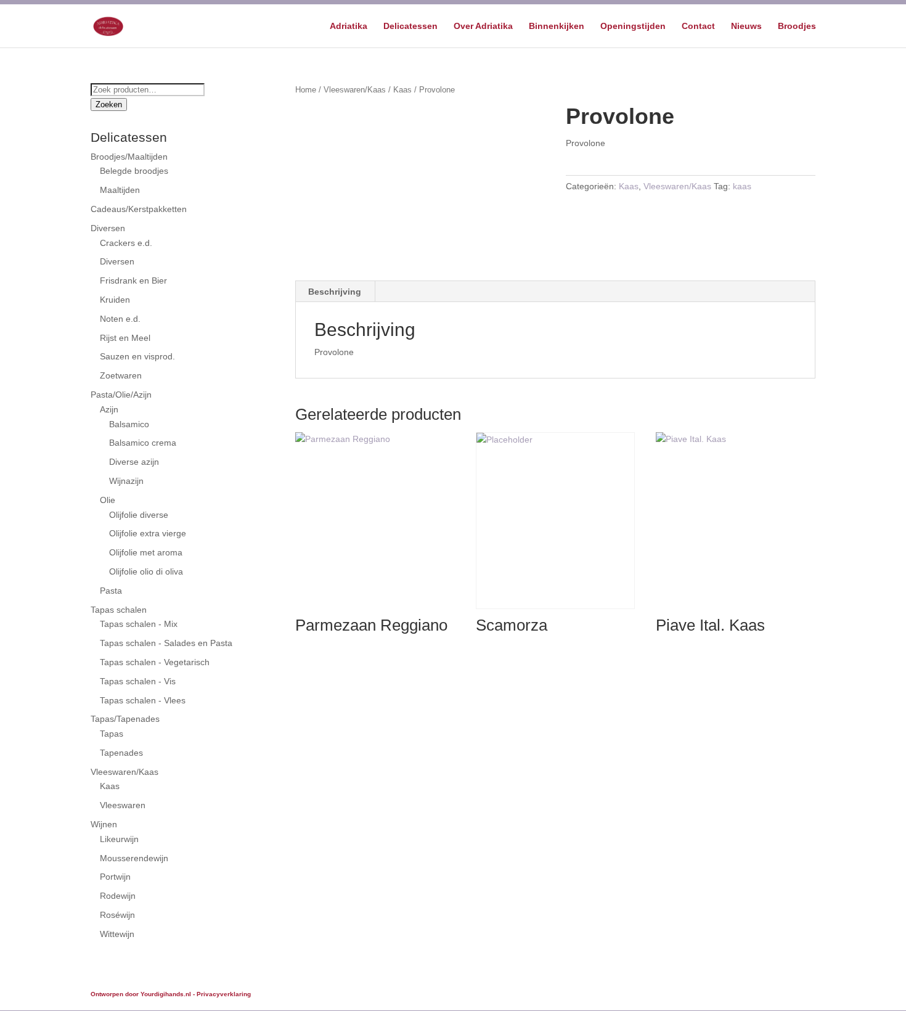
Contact (698, 26)
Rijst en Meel (125, 338)
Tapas (111, 734)
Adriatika (348, 26)
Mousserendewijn (134, 858)
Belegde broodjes (134, 171)
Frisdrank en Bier (133, 280)
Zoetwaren (121, 375)
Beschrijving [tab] (334, 292)
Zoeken (109, 104)
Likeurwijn (119, 839)
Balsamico (129, 424)
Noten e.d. (120, 319)
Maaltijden (120, 190)
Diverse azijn (134, 462)
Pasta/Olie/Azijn (121, 394)
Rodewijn (118, 896)
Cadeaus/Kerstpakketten (139, 209)
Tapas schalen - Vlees (143, 700)
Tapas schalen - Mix (139, 624)
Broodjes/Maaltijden (129, 157)
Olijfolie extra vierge (147, 533)
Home (305, 89)
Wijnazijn (126, 481)
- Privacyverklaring (222, 994)
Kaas (402, 89)
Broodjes (797, 26)
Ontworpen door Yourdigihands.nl (141, 994)
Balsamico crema (142, 443)
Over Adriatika (483, 26)
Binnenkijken (556, 26)
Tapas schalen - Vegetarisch (155, 662)
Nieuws (746, 26)
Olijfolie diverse (138, 515)
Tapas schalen (119, 610)
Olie (107, 500)
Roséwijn (117, 915)
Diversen (108, 228)
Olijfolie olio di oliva (146, 571)
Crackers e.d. (126, 243)
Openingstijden (633, 26)
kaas (742, 186)
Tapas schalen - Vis (138, 681)
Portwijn (115, 877)
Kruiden (115, 300)
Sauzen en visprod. (137, 356)
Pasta (111, 591)
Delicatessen (410, 26)
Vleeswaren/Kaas (355, 89)
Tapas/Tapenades (125, 719)
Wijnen (104, 824)
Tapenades (121, 753)
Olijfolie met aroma (145, 552)
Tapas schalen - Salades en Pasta (166, 643)
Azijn (109, 409)
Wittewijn (117, 934)
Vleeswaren (122, 805)
